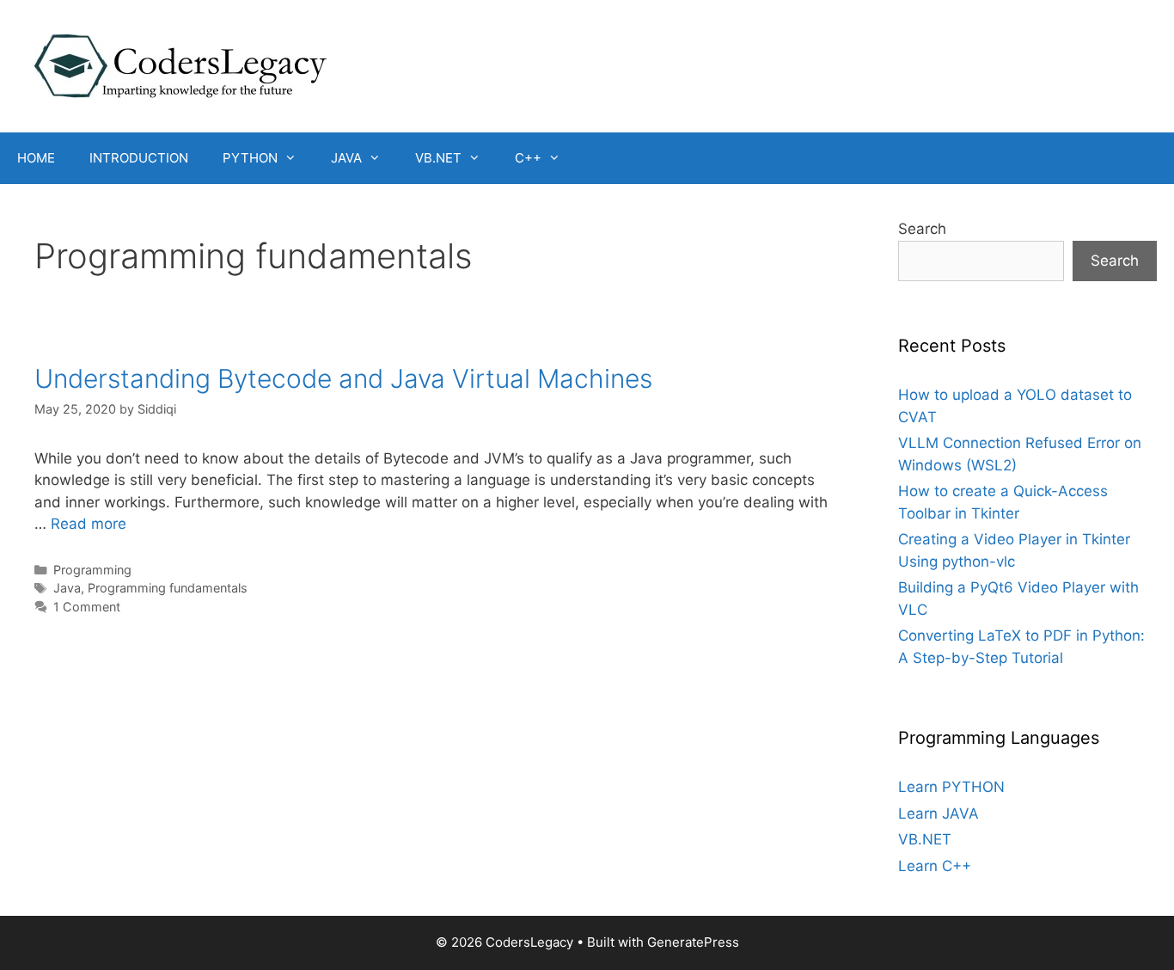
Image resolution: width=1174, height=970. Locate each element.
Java (67, 587)
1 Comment (86, 606)
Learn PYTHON (951, 786)
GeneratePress (693, 942)
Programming (92, 569)
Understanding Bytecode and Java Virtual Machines (343, 378)
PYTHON (250, 158)
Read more (88, 523)
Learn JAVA (938, 813)
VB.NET (438, 158)
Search (922, 228)
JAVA (346, 158)
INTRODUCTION (138, 158)
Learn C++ (934, 866)
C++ (528, 158)
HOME (36, 158)
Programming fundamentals (168, 587)
